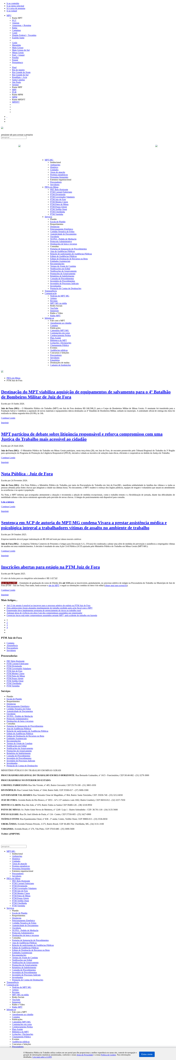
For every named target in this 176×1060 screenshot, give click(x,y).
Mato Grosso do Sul (21, 50)
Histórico (54, 167)
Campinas (16, 30)
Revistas (53, 301)
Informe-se (49, 318)
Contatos (54, 325)
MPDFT (16, 102)
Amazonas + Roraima (21, 25)
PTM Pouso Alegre (58, 207)
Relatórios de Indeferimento (62, 276)
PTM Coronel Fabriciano (61, 192)
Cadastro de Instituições (60, 365)
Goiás (14, 42)
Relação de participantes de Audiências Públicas (71, 254)
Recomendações (57, 264)
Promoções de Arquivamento (62, 273)
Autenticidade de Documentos (63, 234)
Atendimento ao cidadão (60, 323)
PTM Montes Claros (59, 202)
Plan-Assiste (55, 338)
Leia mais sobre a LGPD (42, 1057)
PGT (14, 20)
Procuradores (56, 182)
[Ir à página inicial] (88, 148)
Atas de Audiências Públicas (62, 251)
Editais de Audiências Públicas (63, 256)
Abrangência (12, 645)
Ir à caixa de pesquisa (16, 8)
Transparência (51, 291)
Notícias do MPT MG (59, 296)
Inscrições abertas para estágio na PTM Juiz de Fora (50, 566)
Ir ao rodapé (12, 11)
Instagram (54, 311)
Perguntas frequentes (59, 177)
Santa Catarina (18, 80)
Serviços (48, 217)
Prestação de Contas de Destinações (65, 288)
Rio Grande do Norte (21, 72)
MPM (14, 97)
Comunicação (51, 293)
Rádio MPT (55, 315)
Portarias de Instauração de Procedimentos (68, 249)
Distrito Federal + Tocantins (24, 35)
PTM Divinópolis (57, 194)
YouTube (54, 308)
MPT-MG (49, 160)
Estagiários (55, 360)
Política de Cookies (108, 1055)
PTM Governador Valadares (62, 197)
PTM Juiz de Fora (58, 199)
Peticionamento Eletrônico (61, 229)
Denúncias (54, 226)
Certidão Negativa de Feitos (62, 231)
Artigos (53, 298)
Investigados (55, 286)
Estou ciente (146, 1054)
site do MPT (54, 585)
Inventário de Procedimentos (62, 281)
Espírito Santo (18, 38)
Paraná (15, 60)
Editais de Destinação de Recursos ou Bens (69, 259)
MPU (9, 15)
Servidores (54, 184)
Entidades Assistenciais (60, 261)
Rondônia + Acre (19, 77)
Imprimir (5, 422)
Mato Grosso (17, 47)
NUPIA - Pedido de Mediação (63, 239)
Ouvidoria (54, 236)
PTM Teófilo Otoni (58, 209)
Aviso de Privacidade (85, 1055)
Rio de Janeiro (18, 70)
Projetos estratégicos (59, 175)
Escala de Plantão (57, 221)
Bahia (14, 28)
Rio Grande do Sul (20, 75)
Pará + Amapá (18, 55)
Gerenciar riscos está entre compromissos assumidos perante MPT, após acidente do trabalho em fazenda (52, 615)
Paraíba (15, 57)
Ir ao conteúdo (13, 3)
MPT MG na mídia (58, 303)
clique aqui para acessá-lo (116, 585)
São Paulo (16, 82)
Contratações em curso (60, 333)
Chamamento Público (59, 345)
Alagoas (15, 23)
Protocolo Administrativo (61, 241)
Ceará (14, 33)
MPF (14, 89)
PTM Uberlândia (57, 212)
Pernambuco (17, 62)
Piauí (14, 67)
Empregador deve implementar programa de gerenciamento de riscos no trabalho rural (44, 610)
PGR (14, 92)
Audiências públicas (59, 350)
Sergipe (15, 85)
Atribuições (55, 165)
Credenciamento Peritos (60, 335)
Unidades (54, 170)
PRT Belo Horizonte (59, 189)
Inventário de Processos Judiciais (64, 283)
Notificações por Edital (60, 268)
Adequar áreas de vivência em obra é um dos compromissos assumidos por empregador (44, 613)
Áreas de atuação (57, 172)
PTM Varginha (56, 214)
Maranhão (16, 45)
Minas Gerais (18, 52)
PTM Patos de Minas (59, 204)
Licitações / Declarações (60, 343)
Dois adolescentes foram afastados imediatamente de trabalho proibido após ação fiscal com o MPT (50, 608)
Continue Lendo (8, 418)
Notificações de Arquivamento (63, 271)
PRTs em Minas (51, 187)
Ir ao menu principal (15, 6)
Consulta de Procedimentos (62, 278)
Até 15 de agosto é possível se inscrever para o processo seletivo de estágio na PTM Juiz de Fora (48, 605)
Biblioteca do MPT (58, 340)
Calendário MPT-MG (59, 330)
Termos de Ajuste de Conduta (63, 266)
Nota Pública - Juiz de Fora (27, 473)
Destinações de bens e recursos (63, 244)
